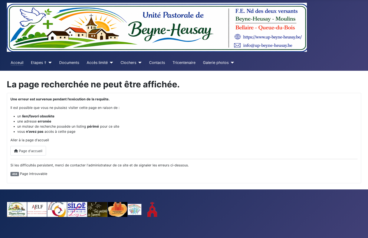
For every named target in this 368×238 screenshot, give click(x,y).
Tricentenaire (184, 62)
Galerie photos (216, 62)
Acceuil (17, 62)
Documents (69, 62)
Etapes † (38, 62)
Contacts (157, 62)
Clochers (128, 62)
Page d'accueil (30, 151)
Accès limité (97, 62)
